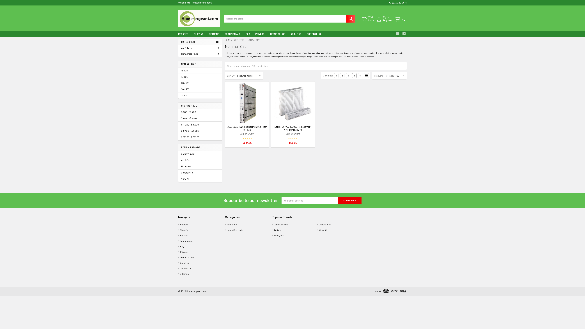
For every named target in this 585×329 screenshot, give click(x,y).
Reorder (183, 34)
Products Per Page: (384, 75)
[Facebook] (397, 34)
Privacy (259, 34)
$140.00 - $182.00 (190, 124)
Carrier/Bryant (188, 153)
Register (387, 20)
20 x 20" (185, 82)
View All (185, 178)
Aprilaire (185, 160)
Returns (214, 34)
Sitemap (184, 273)
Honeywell (186, 166)
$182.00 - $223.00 (190, 130)
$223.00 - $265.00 (190, 137)
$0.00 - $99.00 (188, 112)
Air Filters (186, 48)
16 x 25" (184, 76)
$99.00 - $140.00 (189, 118)
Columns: (328, 75)
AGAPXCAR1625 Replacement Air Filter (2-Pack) (247, 128)
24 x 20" (185, 95)
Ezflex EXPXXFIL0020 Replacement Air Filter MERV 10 (292, 128)
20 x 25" (185, 89)
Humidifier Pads (189, 53)
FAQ (248, 34)
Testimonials (232, 34)
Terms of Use (277, 34)
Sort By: (231, 75)
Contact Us (314, 34)
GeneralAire (187, 172)
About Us (296, 34)
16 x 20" (184, 70)
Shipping (199, 34)
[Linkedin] (404, 34)
